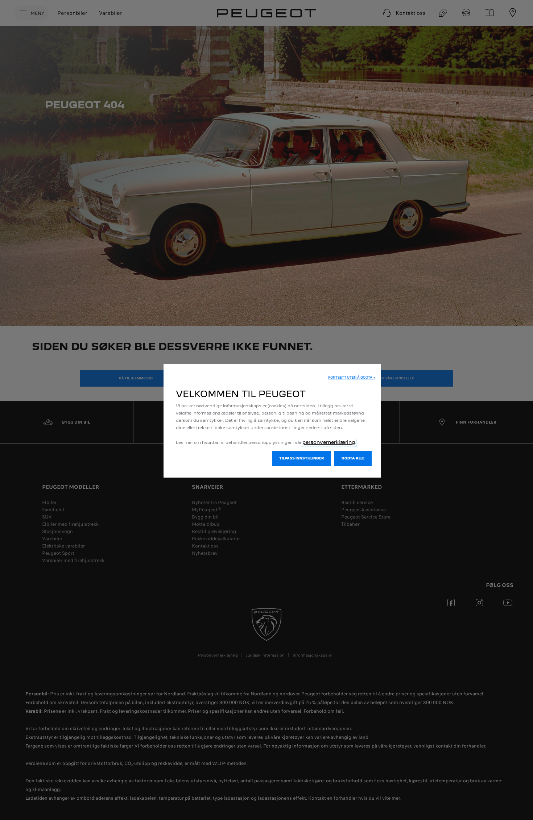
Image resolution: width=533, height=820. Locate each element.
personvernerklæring (328, 442)
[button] (351, 377)
